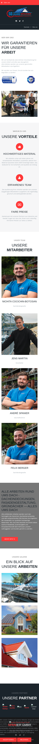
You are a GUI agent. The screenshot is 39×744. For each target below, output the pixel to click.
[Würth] (26, 707)
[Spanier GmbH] (19, 12)
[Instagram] (16, 21)
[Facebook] (22, 21)
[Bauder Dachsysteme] (5, 707)
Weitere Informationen (19, 743)
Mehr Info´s (9, 539)
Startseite (26, 27)
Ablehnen (24, 740)
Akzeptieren (8, 740)
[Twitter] (19, 21)
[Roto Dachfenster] (12, 707)
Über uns (7, 2)
